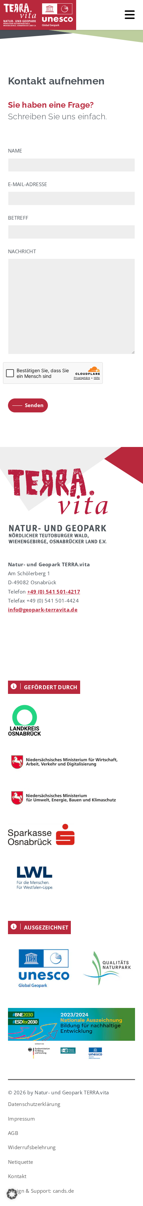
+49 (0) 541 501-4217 (53, 591)
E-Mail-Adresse (27, 184)
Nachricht (22, 251)
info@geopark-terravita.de (42, 609)
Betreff (18, 217)
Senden (34, 405)
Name (15, 150)
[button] (12, 1194)
